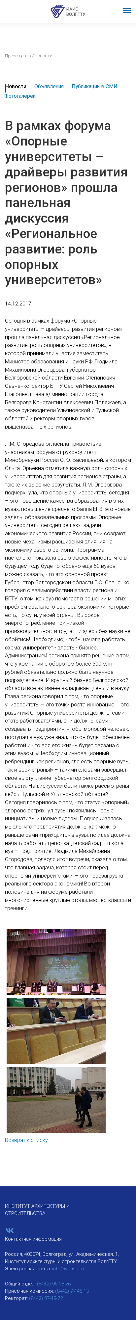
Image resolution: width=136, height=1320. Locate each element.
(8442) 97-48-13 (72, 1291)
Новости (15, 86)
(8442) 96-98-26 (54, 1284)
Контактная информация (33, 1239)
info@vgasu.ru (68, 1269)
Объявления (49, 86)
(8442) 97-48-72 (46, 1298)
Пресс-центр (18, 55)
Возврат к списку (26, 1140)
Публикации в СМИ (95, 86)
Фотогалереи (20, 96)
